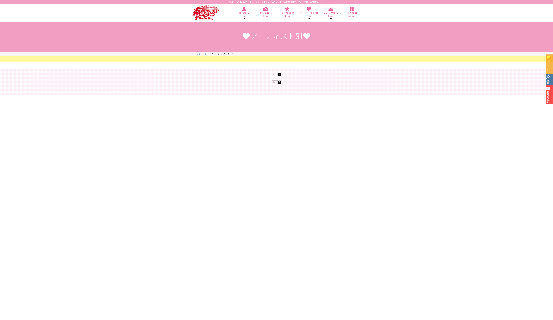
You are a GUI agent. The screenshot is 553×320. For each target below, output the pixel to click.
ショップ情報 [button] (330, 14)
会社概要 (352, 14)
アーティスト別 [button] (309, 14)
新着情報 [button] (244, 14)
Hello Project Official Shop (205, 12)
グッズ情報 (287, 14)
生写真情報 (265, 14)
